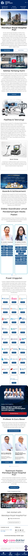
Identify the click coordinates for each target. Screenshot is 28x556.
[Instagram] (18, 530)
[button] (26, 500)
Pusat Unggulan (24, 554)
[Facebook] (16, 530)
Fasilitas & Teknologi (10, 554)
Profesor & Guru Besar (17, 554)
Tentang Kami (3, 554)
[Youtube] (20, 530)
